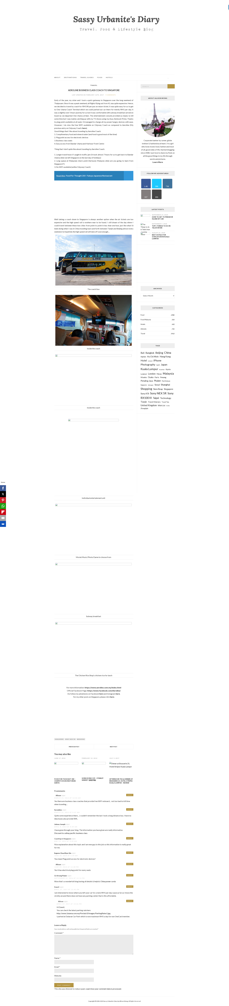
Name (57, 958)
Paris (157, 377)
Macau (159, 374)
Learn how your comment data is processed (103, 989)
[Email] (3, 518)
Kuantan (162, 369)
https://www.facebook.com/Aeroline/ (104, 691)
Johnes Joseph (59, 824)
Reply (129, 795)
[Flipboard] (3, 512)
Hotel (144, 360)
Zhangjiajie (144, 408)
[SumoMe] (3, 524)
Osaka (151, 377)
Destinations (70, 77)
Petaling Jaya (147, 381)
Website (57, 976)
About (57, 77)
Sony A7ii (145, 393)
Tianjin (144, 402)
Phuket (157, 380)
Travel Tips (165, 402)
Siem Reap (158, 389)
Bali (142, 353)
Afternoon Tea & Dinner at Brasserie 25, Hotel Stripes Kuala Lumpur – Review (121, 781)
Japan (164, 364)
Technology (165, 398)
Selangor (151, 385)
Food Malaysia (146, 320)
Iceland (150, 361)
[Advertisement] (114, 56)
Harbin (143, 357)
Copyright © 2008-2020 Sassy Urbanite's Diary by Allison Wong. (108, 1001)
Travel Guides (87, 77)
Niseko (144, 377)
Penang (163, 377)
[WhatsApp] (3, 506)
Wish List (161, 405)
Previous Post (74, 746)
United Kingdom (149, 405)
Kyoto (168, 369)
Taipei (156, 397)
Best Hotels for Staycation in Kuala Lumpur (160, 237)
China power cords (108, 881)
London (152, 373)
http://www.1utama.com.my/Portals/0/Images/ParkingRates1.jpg (83, 913)
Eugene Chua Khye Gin (62, 853)
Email (57, 967)
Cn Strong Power (60, 876)
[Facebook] (3, 488)
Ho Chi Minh (153, 356)
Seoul (157, 384)
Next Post (113, 746)
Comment (59, 933)
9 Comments (111, 95)
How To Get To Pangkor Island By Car (162, 218)
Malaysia (168, 373)
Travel (93, 85)
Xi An (168, 405)
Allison (58, 795)
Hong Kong (165, 356)
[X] (3, 494)
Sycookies (58, 810)
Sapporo (144, 385)
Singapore (59, 739)
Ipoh (158, 365)
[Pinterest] (3, 500)
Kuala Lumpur (149, 369)
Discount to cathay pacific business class (70, 833)
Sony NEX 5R (70, 739)
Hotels (109, 77)
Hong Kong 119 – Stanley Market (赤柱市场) (92, 779)
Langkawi (144, 374)
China (167, 352)
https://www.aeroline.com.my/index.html (103, 687)
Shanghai (165, 384)
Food (99, 77)
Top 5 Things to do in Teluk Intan (161, 227)
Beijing (159, 352)
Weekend (81, 739)
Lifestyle (143, 329)
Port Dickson (166, 381)
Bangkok (150, 352)
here (84, 128)
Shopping (146, 388)
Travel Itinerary (154, 402)
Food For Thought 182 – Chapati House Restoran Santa (65, 781)
